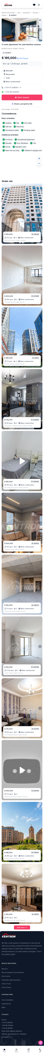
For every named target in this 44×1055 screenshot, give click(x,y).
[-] (39, 163)
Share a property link (23, 104)
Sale (18, 13)
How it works (6, 976)
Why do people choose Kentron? (13, 972)
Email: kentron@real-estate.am (12, 1031)
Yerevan (35, 13)
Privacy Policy (6, 987)
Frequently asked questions (11, 980)
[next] (40, 29)
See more (21, 927)
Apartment (26, 13)
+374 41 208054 (11, 87)
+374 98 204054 (12, 92)
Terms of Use (6, 984)
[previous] (4, 29)
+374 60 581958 (7, 1028)
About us (5, 969)
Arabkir (4, 15)
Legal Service (6, 1004)
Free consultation (7, 1000)
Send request (23, 97)
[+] (39, 158)
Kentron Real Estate (8, 13)
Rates (3, 1007)
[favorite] (40, 20)
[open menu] (39, 5)
